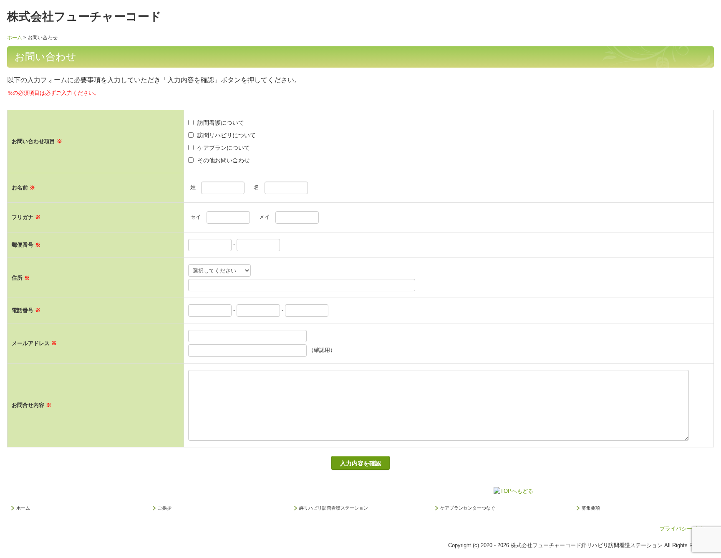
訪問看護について (220, 122)
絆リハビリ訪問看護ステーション (333, 507)
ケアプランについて (223, 147)
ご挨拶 (164, 507)
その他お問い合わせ (223, 160)
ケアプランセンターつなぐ (467, 507)
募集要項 (591, 507)
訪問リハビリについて (226, 135)
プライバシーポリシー (687, 528)
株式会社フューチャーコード (84, 16)
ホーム (23, 507)
